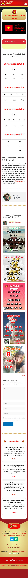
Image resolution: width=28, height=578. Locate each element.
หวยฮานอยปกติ (15, 533)
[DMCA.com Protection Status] (14, 553)
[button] (25, 3)
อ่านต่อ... (14, 459)
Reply (23, 375)
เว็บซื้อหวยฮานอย (19, 181)
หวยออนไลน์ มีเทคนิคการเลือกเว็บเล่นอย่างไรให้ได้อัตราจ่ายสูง (14, 501)
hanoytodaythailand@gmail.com (17, 551)
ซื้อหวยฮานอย (21, 535)
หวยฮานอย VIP (12, 535)
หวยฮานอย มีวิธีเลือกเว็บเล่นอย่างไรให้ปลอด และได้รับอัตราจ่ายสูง (14, 466)
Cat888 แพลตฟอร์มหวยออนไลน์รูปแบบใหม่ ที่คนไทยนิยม (14, 448)
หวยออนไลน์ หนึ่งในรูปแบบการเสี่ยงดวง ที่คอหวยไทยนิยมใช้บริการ (14, 484)
